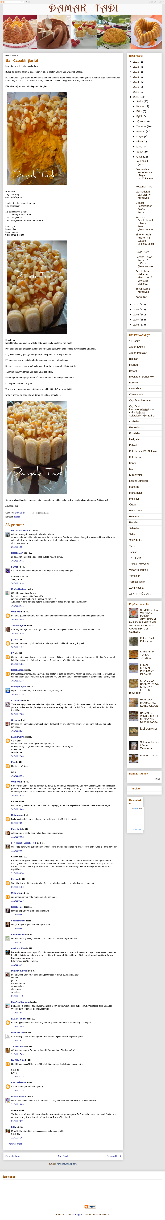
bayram (133, 364)
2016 (136, 71)
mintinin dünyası (19, 971)
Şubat (140, 151)
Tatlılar (17, 517)
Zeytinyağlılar (136, 587)
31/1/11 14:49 (17, 1026)
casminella (16, 700)
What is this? (137, 829)
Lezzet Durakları (138, 480)
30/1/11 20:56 (17, 633)
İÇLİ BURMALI (148, 728)
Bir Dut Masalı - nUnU (21, 530)
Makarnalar (135, 492)
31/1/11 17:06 (17, 1054)
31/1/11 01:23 (17, 901)
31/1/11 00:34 (17, 873)
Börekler (134, 382)
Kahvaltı (133, 445)
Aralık (140, 101)
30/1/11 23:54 (17, 823)
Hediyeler (134, 439)
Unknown (16, 612)
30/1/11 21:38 (17, 681)
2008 (136, 314)
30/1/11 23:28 (17, 795)
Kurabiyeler (135, 474)
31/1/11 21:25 (17, 1090)
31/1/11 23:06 (17, 1104)
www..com (137, 808)
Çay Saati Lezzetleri (140, 400)
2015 (136, 76)
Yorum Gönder (15, 1144)
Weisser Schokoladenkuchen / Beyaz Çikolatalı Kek (145, 223)
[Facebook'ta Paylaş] (45, 513)
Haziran (141, 131)
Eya (13, 762)
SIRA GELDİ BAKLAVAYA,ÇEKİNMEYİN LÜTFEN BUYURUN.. (144, 687)
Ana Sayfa (63, 1156)
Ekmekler (134, 427)
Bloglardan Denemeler (142, 376)
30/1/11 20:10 (17, 583)
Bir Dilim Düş (17, 1060)
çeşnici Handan (18, 1096)
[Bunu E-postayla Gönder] (37, 513)
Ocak (139, 156)
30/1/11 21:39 (17, 694)
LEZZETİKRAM (18, 1083)
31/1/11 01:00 (17, 887)
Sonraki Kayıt (12, 1156)
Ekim (139, 111)
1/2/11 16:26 (16, 1138)
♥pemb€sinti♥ (18, 934)
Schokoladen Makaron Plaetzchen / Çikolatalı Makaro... (144, 277)
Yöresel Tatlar (137, 581)
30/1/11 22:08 (17, 714)
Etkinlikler (134, 433)
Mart (139, 146)
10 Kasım (134, 341)
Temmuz (141, 126)
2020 (136, 61)
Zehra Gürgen (18, 625)
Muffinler (134, 498)
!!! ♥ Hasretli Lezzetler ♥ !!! (23, 843)
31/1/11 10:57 (17, 942)
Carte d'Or (135, 388)
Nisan (140, 141)
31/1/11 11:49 (17, 996)
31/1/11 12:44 (17, 1013)
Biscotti (133, 370)
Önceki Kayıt (114, 1156)
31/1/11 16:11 (17, 1040)
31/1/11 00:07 (17, 851)
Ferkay (14, 879)
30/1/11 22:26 (17, 731)
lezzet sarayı (17, 553)
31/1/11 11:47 (17, 965)
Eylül (139, 116)
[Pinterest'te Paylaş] (47, 513)
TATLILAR (135, 558)
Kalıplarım (135, 457)
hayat (14, 567)
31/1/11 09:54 (17, 929)
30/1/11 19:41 (17, 561)
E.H (13, 1127)
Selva (132, 534)
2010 (136, 304)
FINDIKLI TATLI (149, 755)
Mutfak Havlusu (18, 589)
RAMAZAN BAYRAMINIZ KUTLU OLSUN (149, 702)
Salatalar (134, 528)
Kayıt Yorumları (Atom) (67, 1164)
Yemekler (134, 575)
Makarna (134, 486)
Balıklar (133, 358)
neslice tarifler (18, 948)
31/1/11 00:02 (17, 837)
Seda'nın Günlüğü (20, 1002)
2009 (136, 309)
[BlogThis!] (40, 513)
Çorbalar (134, 421)
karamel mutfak (18, 1019)
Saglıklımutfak (18, 921)
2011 (136, 96)
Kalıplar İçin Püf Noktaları (143, 451)
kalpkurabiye (17, 737)
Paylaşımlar (136, 510)
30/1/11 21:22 (17, 647)
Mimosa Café (17, 1033)
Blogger (78, 1215)
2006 (136, 324)
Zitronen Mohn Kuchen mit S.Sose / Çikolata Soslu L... (145, 240)
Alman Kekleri (137, 347)
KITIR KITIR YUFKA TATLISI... (147, 654)
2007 (136, 319)
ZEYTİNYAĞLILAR (140, 593)
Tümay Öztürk (18, 1046)
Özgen (14, 720)
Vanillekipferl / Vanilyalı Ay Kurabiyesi (143, 194)
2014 (136, 81)
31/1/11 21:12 (17, 1077)
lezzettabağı (17, 670)
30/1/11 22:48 (17, 756)
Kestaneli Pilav (144, 186)
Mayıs (140, 136)
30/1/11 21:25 (17, 664)
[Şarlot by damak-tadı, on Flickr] (36, 186)
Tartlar (132, 546)
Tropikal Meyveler (139, 564)
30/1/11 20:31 (17, 606)
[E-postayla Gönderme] (33, 513)
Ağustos (141, 121)
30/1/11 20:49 (17, 620)
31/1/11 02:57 (17, 915)
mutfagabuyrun (18, 687)
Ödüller (133, 504)
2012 (136, 91)
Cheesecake (136, 394)
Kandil (132, 463)
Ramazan (134, 516)
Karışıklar (141, 296)
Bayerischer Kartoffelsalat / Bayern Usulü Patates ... (145, 175)
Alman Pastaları (138, 352)
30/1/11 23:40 (17, 809)
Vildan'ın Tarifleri (138, 569)
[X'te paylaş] (42, 513)
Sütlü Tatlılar (136, 540)
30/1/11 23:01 (17, 776)
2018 (136, 66)
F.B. (13, 653)
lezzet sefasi (17, 907)
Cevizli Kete (142, 252)
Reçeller (133, 522)
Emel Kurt (16, 829)
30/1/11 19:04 (17, 547)
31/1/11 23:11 (17, 1121)
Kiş (131, 469)
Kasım (140, 106)
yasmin (14, 639)
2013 (136, 86)
